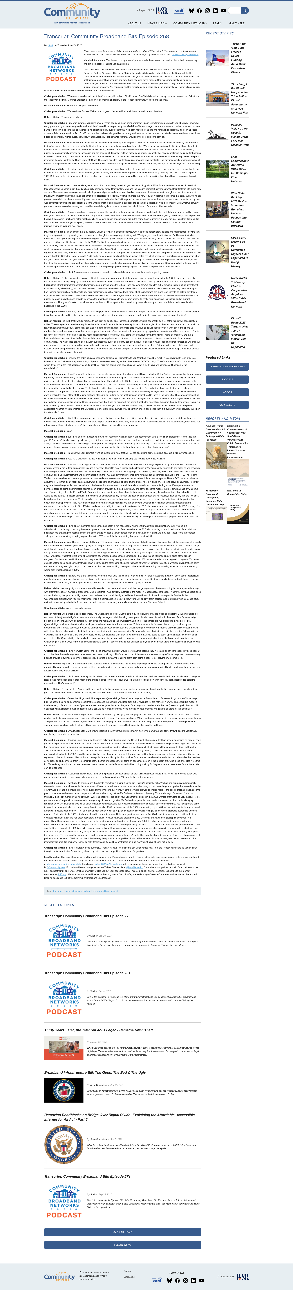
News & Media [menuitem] (157, 23)
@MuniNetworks (134, 867)
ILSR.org (62, 874)
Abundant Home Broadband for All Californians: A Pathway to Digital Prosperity (215, 433)
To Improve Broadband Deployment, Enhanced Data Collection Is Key (215, 497)
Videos (227, 392)
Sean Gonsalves (98, 1085)
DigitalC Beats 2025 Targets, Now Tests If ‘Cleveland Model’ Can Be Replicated (239, 332)
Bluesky (191, 10)
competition (103, 891)
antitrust (114, 891)
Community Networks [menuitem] (190, 23)
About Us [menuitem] (134, 23)
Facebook (199, 10)
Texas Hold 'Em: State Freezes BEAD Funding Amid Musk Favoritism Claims (238, 58)
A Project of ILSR (145, 10)
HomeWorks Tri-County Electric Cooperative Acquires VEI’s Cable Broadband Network (239, 292)
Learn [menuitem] (217, 23)
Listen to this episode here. (185, 54)
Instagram (207, 10)
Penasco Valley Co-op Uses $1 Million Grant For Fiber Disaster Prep (240, 135)
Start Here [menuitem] (236, 23)
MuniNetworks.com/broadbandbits (64, 864)
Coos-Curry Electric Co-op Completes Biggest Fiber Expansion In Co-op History (240, 252)
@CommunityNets (56, 867)
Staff (50, 45)
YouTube (223, 10)
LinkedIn (215, 10)
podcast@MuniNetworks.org (108, 864)
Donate (179, 10)
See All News (122, 1245)
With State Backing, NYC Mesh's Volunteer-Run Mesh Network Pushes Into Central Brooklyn (239, 209)
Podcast (227, 379)
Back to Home (122, 1232)
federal (86, 891)
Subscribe (129, 1277)
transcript (58, 891)
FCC (93, 891)
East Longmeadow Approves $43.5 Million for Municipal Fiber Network (240, 169)
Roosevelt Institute (73, 891)
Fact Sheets (227, 405)
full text (141, 1094)
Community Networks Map (227, 366)
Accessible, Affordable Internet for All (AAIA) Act (131, 1145)
